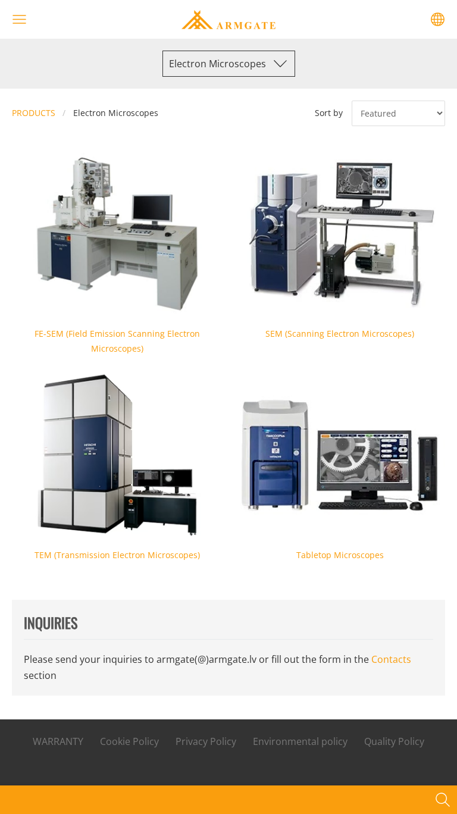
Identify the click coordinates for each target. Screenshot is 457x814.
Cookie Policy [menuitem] (129, 741)
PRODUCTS (33, 112)
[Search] (442, 799)
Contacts (391, 659)
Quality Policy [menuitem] (394, 741)
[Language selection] (437, 19)
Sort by (329, 112)
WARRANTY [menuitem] (58, 741)
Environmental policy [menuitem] (300, 741)
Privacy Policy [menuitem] (206, 741)
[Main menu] (19, 19)
